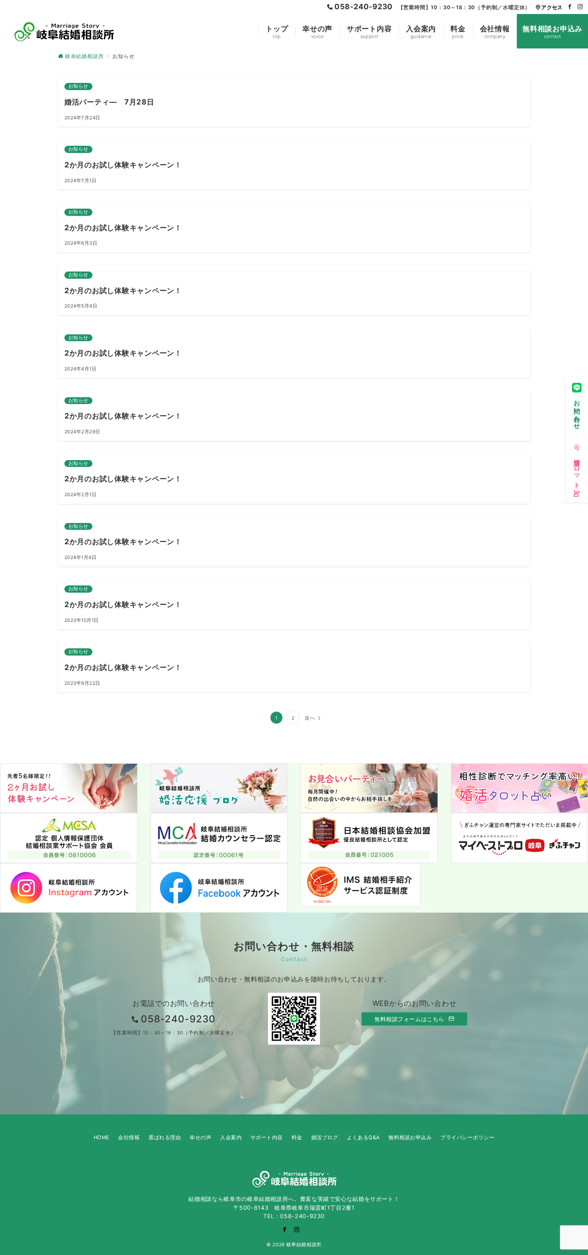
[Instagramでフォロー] (580, 7)
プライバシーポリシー (467, 1137)
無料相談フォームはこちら (410, 1019)
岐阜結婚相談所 (304, 1244)
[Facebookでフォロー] (570, 7)
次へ (310, 718)
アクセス (551, 7)
